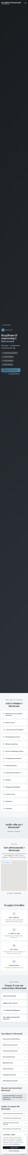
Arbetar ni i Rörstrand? (14, 996)
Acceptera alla (14, 1147)
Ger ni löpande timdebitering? (14, 1010)
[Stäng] (24, 1134)
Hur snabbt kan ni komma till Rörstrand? (14, 1018)
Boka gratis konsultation (11, 370)
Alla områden (7, 325)
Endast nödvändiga (14, 1150)
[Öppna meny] (25, 2)
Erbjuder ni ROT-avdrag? (14, 1003)
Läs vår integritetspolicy (14, 1144)
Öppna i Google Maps (15, 893)
